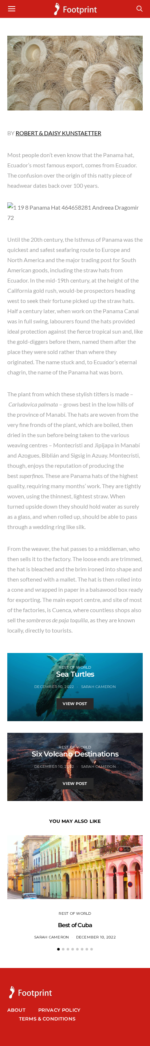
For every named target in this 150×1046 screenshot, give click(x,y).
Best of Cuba (75, 925)
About (16, 1010)
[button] (58, 949)
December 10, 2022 (54, 686)
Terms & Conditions (47, 1019)
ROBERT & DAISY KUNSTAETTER (58, 132)
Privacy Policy (59, 1010)
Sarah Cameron (98, 686)
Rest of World (75, 667)
